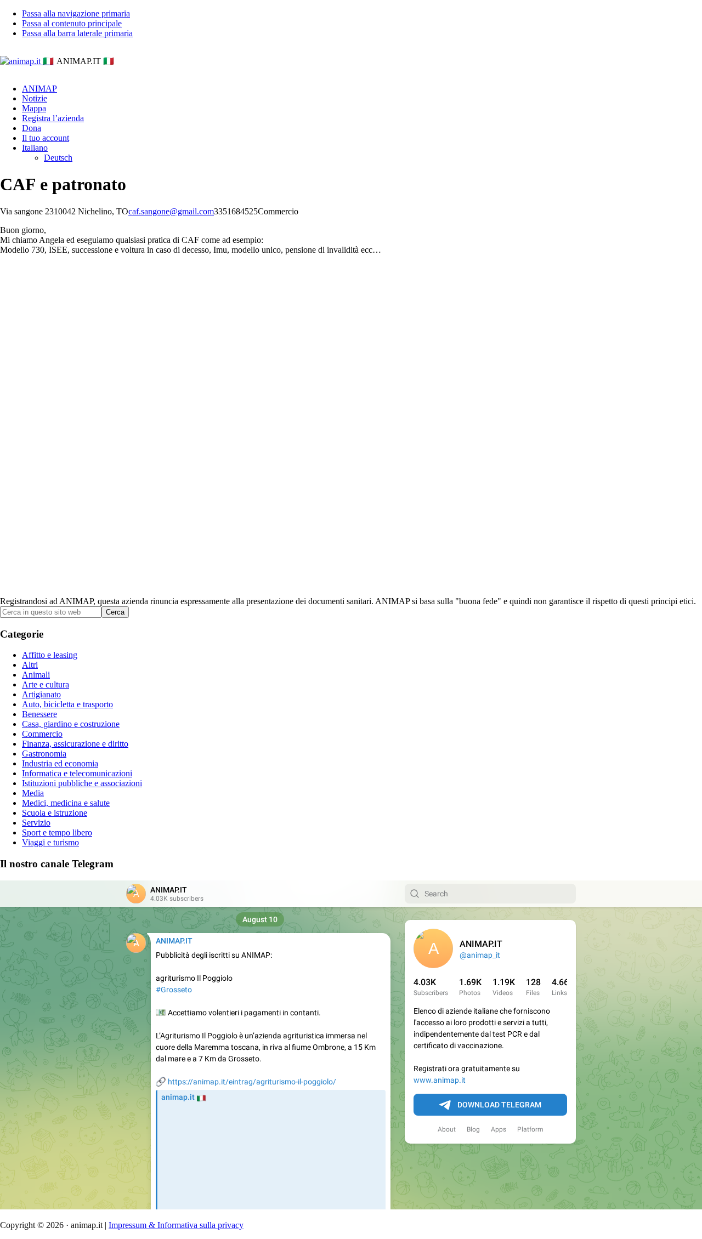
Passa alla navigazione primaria (76, 13)
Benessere (39, 714)
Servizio (36, 822)
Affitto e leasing (49, 655)
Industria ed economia (60, 763)
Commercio (42, 733)
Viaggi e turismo (50, 842)
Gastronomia (44, 753)
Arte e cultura (45, 684)
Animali (36, 674)
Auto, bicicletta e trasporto (67, 704)
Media (33, 793)
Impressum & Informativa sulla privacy (176, 1225)
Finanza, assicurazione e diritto (75, 743)
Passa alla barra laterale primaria (77, 33)
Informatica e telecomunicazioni (77, 773)
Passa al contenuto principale (72, 23)
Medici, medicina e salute (66, 803)
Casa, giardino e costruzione (71, 724)
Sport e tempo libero (57, 832)
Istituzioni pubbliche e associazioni (82, 783)
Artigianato (41, 694)
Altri (30, 664)
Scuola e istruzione (54, 812)
